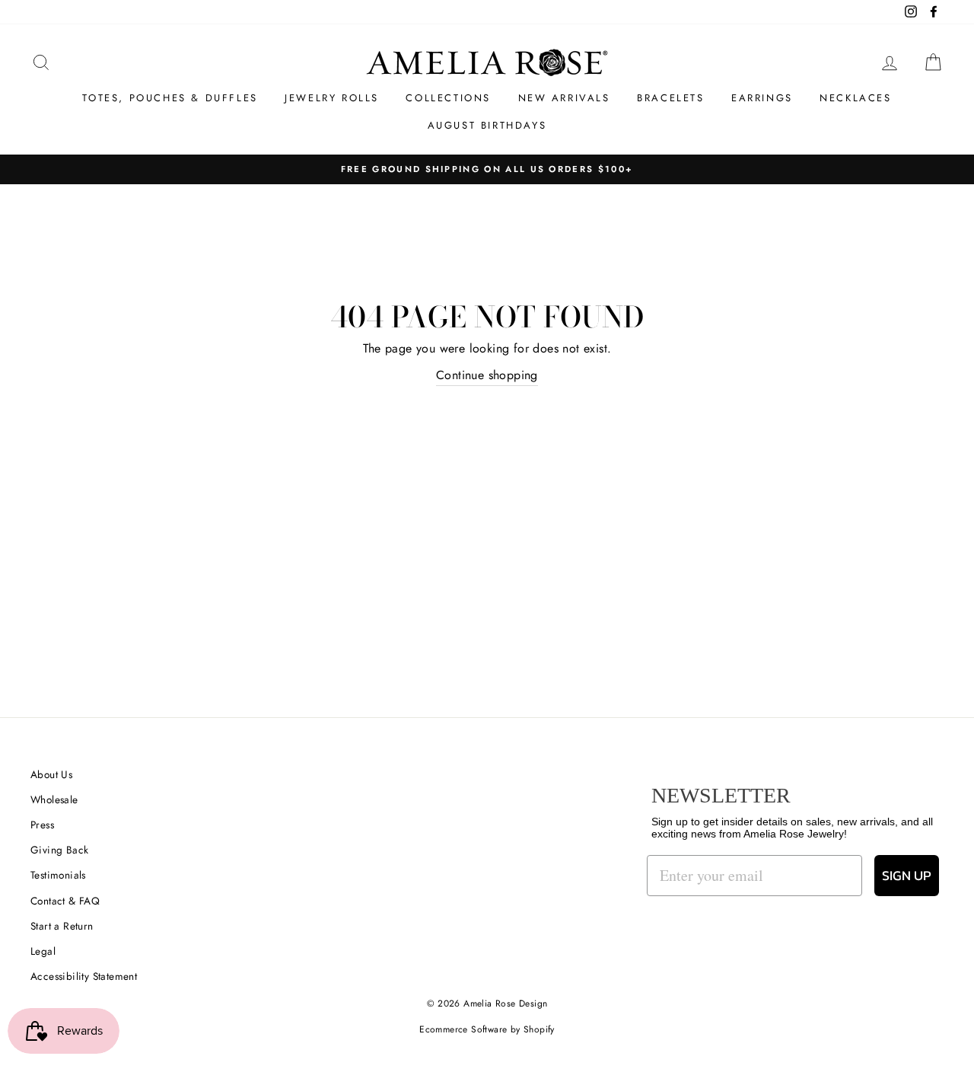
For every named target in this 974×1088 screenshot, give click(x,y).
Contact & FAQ (65, 900)
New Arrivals (564, 98)
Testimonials (58, 874)
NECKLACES (855, 98)
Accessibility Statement (83, 976)
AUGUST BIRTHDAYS (487, 125)
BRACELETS (670, 98)
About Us (51, 774)
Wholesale (54, 799)
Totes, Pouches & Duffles (169, 98)
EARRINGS (762, 98)
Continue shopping (487, 375)
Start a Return (62, 925)
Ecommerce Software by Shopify (487, 1029)
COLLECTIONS (448, 98)
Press (42, 824)
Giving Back (59, 849)
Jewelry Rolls (332, 98)
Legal (43, 951)
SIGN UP (906, 875)
